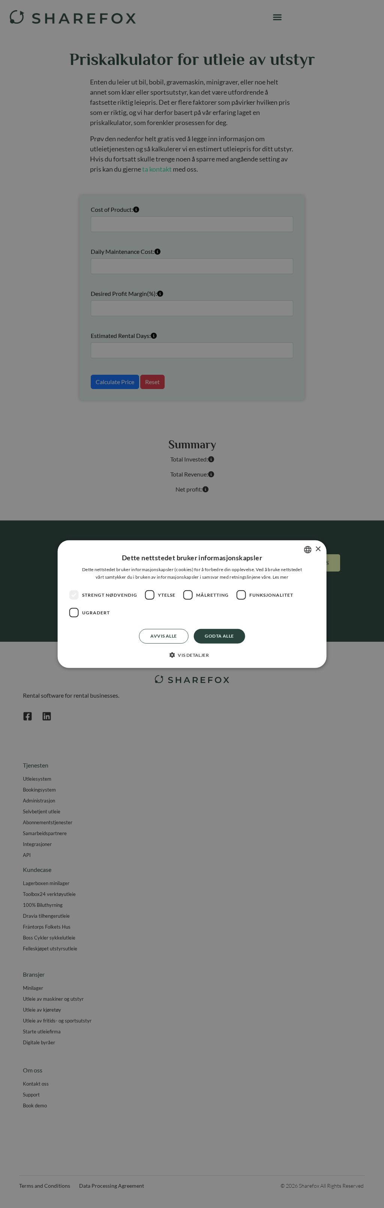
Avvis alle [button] (163, 636)
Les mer (280, 577)
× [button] (318, 549)
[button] (192, 655)
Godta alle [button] (219, 636)
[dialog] (192, 604)
